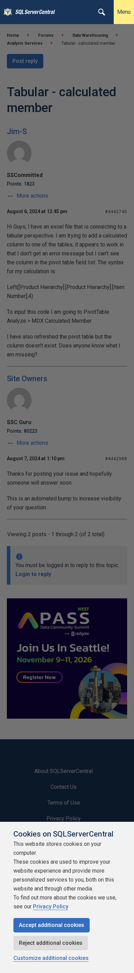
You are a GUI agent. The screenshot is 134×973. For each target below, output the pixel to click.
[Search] (102, 12)
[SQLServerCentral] (6, 12)
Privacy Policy (50, 906)
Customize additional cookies (51, 958)
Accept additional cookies (51, 925)
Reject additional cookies (50, 943)
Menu (124, 12)
